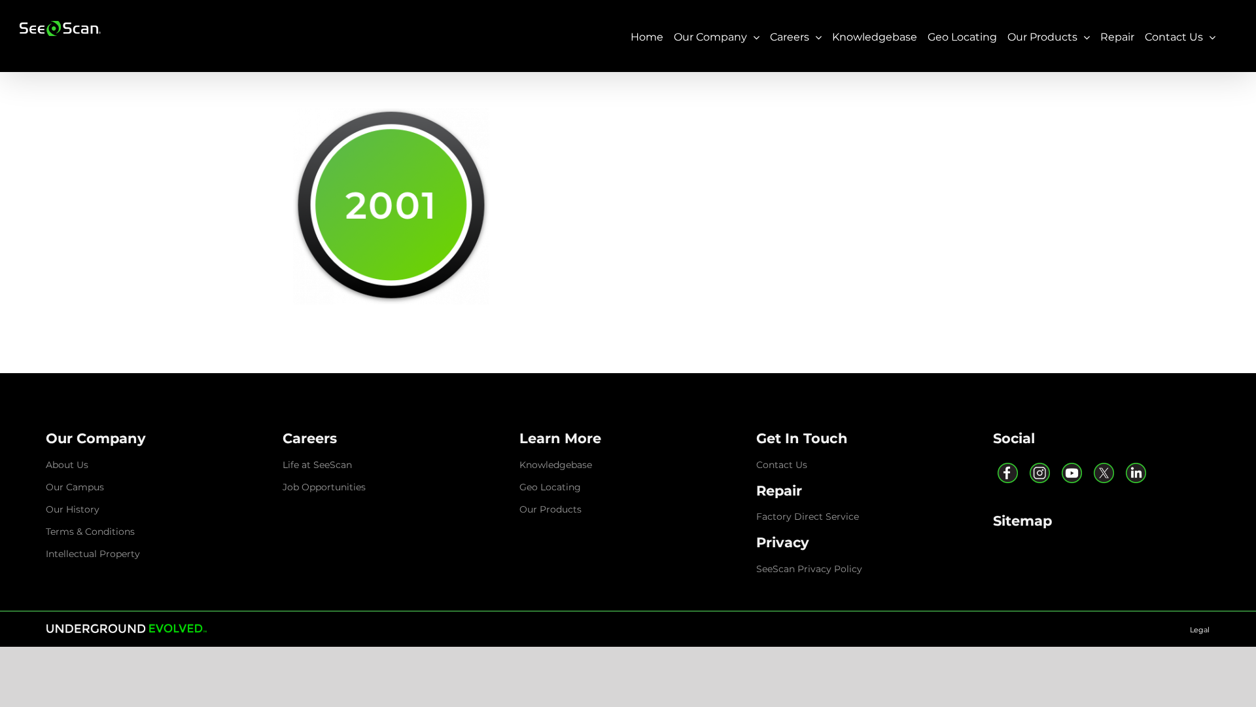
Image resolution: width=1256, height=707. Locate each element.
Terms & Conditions (90, 531)
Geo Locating (550, 487)
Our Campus (75, 487)
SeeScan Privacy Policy (809, 569)
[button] (96, 438)
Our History (72, 509)
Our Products (550, 509)
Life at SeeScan (317, 465)
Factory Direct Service (807, 516)
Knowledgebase (555, 465)
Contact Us (781, 465)
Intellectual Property (93, 554)
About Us (67, 465)
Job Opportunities (324, 487)
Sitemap (1022, 521)
